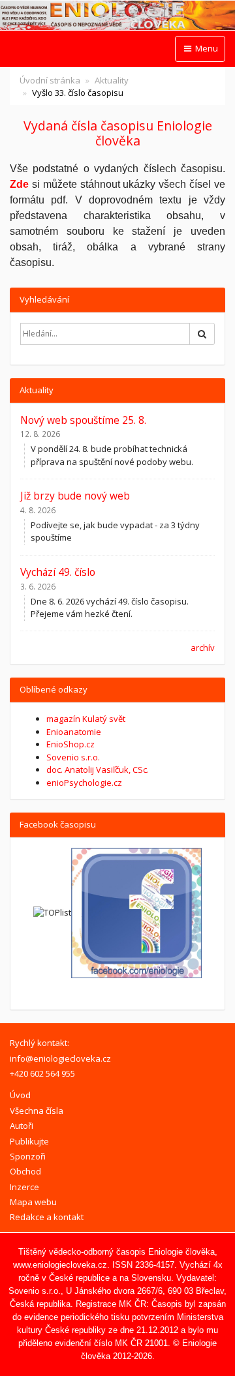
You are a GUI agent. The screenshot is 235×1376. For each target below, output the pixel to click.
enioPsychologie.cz (84, 782)
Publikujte (29, 1141)
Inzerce (24, 1187)
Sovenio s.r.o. (73, 757)
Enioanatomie (73, 732)
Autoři (21, 1125)
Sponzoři (28, 1156)
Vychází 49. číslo (57, 572)
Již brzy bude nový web (75, 495)
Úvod (20, 1095)
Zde (19, 184)
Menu (205, 48)
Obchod (25, 1171)
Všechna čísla (36, 1110)
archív (203, 647)
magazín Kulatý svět (85, 719)
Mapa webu (33, 1202)
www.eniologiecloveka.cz (60, 1265)
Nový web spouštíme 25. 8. (83, 420)
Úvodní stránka (50, 80)
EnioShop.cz (70, 744)
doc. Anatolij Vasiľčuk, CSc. (97, 769)
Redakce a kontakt (47, 1217)
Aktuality (112, 80)
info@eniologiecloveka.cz (60, 1058)
